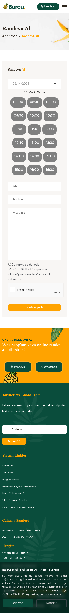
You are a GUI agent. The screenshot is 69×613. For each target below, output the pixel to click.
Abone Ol (14, 441)
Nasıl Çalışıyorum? (13, 493)
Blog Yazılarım (10, 480)
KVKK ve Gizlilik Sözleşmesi (26, 269)
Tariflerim (7, 473)
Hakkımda (8, 466)
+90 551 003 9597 (13, 558)
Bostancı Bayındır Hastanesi (19, 487)
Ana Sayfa (9, 36)
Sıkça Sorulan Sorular (14, 500)
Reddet (51, 603)
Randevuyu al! (34, 307)
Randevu (49, 6)
